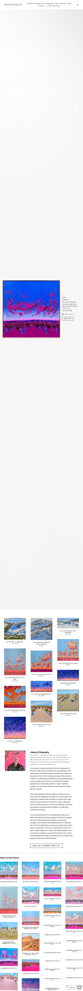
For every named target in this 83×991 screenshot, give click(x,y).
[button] (42, 6)
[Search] (77, 5)
